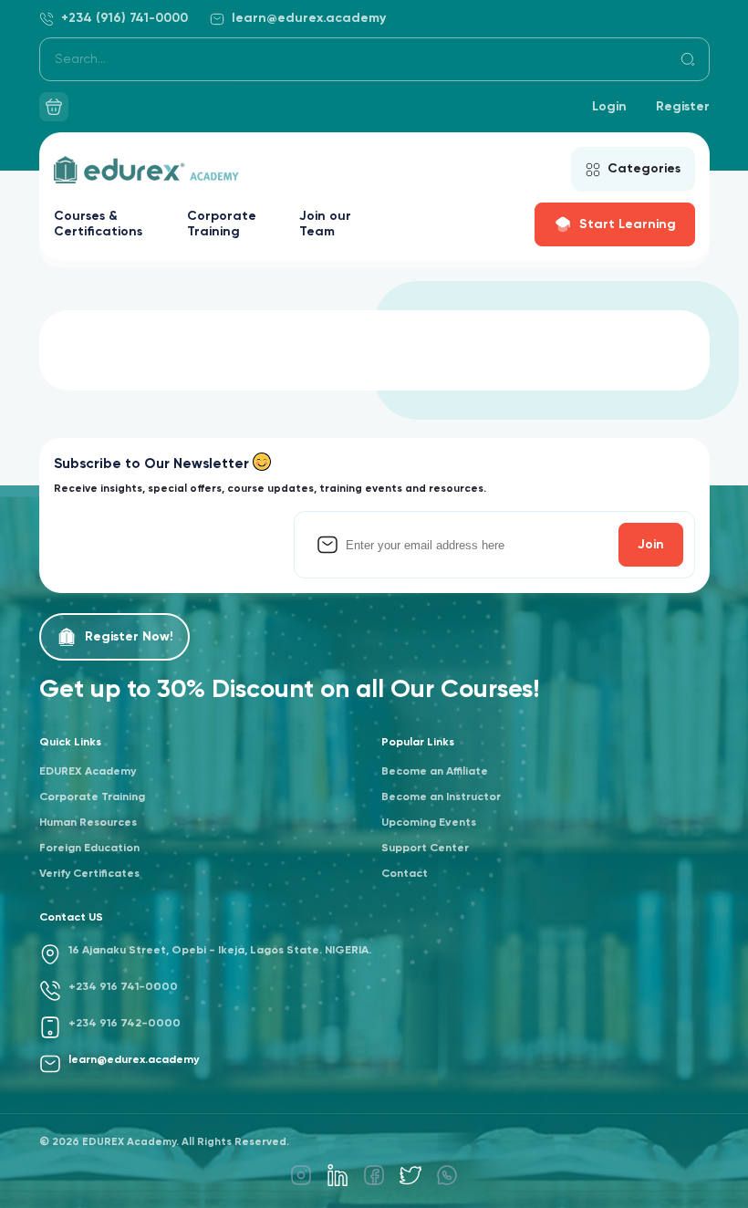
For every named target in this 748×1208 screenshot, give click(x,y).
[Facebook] (374, 1175)
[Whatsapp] (447, 1175)
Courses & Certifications (98, 224)
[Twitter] (410, 1175)
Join (651, 544)
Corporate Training (221, 224)
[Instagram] (301, 1175)
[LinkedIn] (337, 1175)
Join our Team (325, 224)
